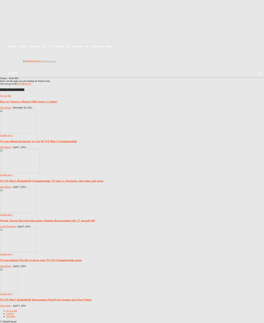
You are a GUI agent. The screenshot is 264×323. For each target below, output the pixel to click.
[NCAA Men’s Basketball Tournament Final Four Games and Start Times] (9, 291)
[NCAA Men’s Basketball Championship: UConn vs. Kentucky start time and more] (20, 172)
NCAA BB (5, 96)
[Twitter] (262, 45)
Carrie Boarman (7, 226)
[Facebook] (258, 45)
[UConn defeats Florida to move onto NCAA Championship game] (18, 251)
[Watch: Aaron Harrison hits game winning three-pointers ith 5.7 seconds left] (18, 212)
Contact (10, 313)
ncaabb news (6, 135)
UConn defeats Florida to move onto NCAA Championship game (41, 260)
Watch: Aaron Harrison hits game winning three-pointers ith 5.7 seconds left (47, 220)
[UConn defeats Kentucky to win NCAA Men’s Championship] (18, 132)
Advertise (10, 316)
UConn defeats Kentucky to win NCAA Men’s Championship (38, 141)
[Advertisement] (134, 61)
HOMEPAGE (24, 83)
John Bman (5, 107)
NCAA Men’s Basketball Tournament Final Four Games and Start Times (46, 299)
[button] (260, 73)
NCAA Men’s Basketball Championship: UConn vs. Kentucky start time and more (51, 180)
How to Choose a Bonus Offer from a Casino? (29, 101)
